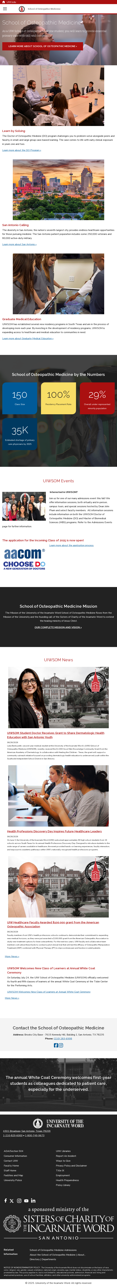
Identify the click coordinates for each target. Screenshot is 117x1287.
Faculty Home (11, 1165)
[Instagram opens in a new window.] (19, 1201)
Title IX (60, 1170)
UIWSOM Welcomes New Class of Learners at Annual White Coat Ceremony (48, 992)
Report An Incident (66, 1156)
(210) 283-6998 (63, 1038)
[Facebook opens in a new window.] (5, 1200)
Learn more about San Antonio (19, 244)
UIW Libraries (63, 1151)
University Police (13, 1180)
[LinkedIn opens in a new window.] (33, 1201)
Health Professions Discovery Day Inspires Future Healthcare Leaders (54, 831)
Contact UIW (11, 1161)
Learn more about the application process (71, 545)
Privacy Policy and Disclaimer (71, 1165)
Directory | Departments (43, 1259)
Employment (63, 1175)
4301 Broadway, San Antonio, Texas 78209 (27, 1131)
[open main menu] (10, 8)
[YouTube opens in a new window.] (26, 1200)
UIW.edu (11, 2)
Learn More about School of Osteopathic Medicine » (43, 46)
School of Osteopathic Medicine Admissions (53, 1250)
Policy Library (63, 1185)
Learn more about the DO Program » (21, 150)
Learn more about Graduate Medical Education (27, 338)
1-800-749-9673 (34, 1135)
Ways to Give (63, 1161)
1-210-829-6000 (13, 1135)
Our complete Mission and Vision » (58, 627)
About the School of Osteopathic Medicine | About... (58, 1254)
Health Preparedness (67, 1180)
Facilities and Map (13, 1175)
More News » (12, 956)
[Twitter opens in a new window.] (11, 1201)
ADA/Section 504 (13, 1151)
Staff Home (10, 1170)
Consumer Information (15, 1156)
